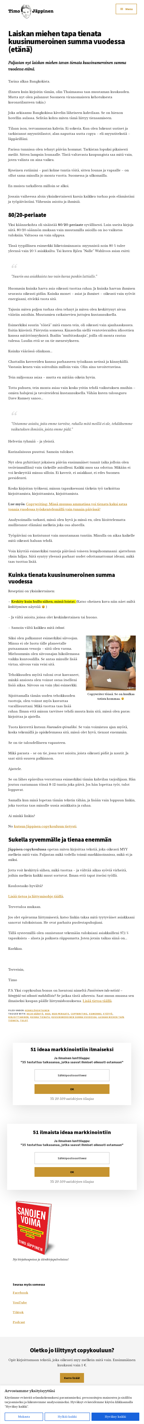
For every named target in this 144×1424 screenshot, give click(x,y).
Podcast (19, 1322)
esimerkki (95, 1013)
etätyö (107, 1013)
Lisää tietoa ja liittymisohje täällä (35, 896)
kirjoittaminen (18, 1017)
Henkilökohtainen (37, 1010)
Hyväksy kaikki (115, 1416)
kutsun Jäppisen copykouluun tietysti (45, 826)
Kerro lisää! (72, 1378)
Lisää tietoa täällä (97, 1001)
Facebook (20, 1292)
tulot (24, 1020)
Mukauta (24, 1416)
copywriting (79, 1013)
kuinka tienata (40, 1017)
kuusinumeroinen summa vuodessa (74, 1017)
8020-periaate (60, 1013)
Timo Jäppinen (35, 11)
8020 (47, 1013)
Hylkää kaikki (67, 1416)
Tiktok (18, 1312)
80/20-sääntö (35, 1013)
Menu (129, 9)
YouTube (20, 1302)
